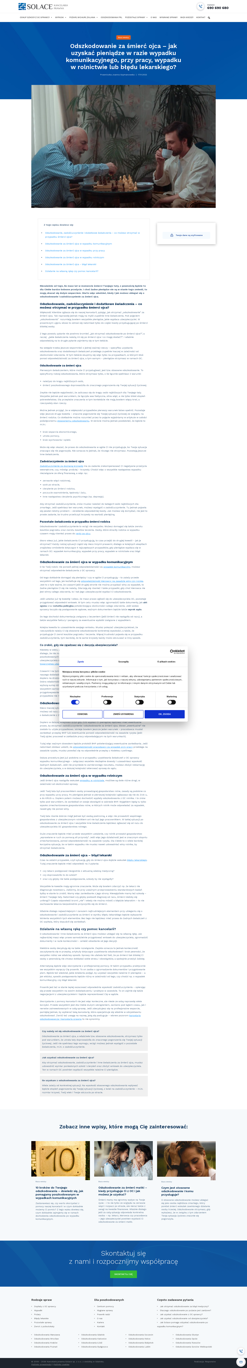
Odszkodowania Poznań (45, 1347)
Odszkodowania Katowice (93, 1339)
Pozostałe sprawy (135, 17)
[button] (209, 18)
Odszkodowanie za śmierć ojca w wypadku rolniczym (74, 257)
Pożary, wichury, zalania (82, 17)
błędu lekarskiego (137, 860)
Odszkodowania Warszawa (47, 1335)
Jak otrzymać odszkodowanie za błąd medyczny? (184, 1306)
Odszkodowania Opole (186, 1339)
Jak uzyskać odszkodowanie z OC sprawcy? (181, 1314)
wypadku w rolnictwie (92, 780)
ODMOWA (82, 714)
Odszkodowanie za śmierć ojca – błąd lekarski (70, 264)
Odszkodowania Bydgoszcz (94, 1347)
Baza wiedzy (186, 17)
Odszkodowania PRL (111, 17)
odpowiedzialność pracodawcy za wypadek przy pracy (103, 747)
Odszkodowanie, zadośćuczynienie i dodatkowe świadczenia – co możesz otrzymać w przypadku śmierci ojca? (92, 234)
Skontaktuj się (123, 1274)
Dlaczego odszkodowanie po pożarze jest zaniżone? (185, 1310)
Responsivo (210, 1361)
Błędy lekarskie (41, 1318)
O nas (154, 17)
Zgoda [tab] (80, 661)
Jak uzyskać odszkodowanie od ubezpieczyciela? (184, 1318)
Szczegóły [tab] (123, 661)
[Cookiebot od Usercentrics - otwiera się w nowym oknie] (172, 652)
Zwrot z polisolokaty (44, 1326)
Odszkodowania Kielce (139, 1339)
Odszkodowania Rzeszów (188, 1343)
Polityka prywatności (41, 1364)
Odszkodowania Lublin (139, 1347)
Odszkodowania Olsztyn (187, 1335)
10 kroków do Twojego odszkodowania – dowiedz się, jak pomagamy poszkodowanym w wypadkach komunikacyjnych (59, 1193)
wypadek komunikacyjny (116, 566)
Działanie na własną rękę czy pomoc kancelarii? (71, 271)
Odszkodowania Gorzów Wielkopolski (194, 1347)
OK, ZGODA (165, 714)
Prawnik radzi (103, 1314)
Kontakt (200, 17)
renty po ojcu (83, 533)
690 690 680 (218, 6)
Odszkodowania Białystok (141, 1343)
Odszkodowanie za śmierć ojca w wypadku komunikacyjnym (78, 243)
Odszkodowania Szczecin (141, 1335)
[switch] (107, 702)
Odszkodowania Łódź (91, 1343)
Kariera (100, 1322)
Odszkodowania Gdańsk (92, 1335)
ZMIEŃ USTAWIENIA (123, 714)
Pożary (37, 1314)
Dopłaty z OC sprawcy (45, 1306)
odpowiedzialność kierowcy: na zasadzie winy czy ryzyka (112, 581)
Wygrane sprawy (169, 17)
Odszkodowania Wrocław (46, 1339)
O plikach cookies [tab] (166, 661)
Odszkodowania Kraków (45, 1343)
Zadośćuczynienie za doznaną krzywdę (61, 466)
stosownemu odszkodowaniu (73, 420)
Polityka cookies (61, 1364)
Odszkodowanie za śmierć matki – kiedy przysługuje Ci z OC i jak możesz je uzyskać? (122, 1191)
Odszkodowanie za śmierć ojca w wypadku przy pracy (75, 250)
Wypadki (59, 17)
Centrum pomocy (105, 1306)
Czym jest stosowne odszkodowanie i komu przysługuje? (177, 1191)
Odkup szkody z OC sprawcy (35, 17)
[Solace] (43, 6)
